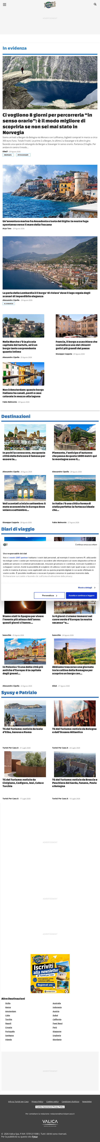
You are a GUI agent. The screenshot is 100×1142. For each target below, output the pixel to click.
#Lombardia (8, 304)
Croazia (8, 1027)
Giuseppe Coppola (64, 354)
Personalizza (48, 595)
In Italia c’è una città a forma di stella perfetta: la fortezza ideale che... (73, 506)
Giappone (57, 1031)
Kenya (8, 1007)
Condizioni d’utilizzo (70, 1101)
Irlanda (8, 1039)
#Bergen (8, 155)
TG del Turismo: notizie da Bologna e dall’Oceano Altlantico (74, 730)
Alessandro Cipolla (11, 300)
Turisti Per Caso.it (10, 748)
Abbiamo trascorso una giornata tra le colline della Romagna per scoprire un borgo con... (73, 670)
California (57, 1019)
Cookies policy (52, 1101)
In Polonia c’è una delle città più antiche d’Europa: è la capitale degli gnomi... (23, 670)
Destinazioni (15, 416)
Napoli (8, 1023)
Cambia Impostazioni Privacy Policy (50, 1107)
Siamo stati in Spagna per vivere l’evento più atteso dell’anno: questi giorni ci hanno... (23, 619)
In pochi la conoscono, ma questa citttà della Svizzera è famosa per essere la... (24, 456)
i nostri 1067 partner (18, 557)
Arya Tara (7, 228)
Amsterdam (10, 1011)
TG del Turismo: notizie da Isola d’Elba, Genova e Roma (23, 730)
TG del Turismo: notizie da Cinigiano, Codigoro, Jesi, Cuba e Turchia (23, 783)
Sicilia (7, 1003)
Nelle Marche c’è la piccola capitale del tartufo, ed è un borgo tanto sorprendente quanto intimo (20, 346)
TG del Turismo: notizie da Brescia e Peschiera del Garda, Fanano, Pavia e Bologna (74, 783)
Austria (56, 1011)
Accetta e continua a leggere (81, 595)
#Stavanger (23, 155)
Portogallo (10, 1031)
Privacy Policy (37, 1101)
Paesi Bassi (58, 1023)
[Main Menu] (4, 4)
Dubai (55, 1015)
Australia (57, 1003)
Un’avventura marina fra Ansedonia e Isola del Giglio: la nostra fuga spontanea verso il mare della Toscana (45, 223)
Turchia (8, 1019)
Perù (55, 1027)
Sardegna (9, 1035)
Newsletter (87, 1101)
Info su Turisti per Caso (18, 1101)
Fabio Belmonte (10, 402)
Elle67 (5, 151)
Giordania (57, 1039)
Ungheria (57, 1035)
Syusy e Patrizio (19, 692)
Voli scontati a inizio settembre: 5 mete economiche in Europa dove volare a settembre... (24, 506)
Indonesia (57, 1007)
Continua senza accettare (86, 544)
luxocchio (7, 635)
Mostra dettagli (85, 587)
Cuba (7, 1015)
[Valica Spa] (50, 1125)
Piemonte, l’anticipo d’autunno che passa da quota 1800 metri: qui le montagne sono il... (74, 456)
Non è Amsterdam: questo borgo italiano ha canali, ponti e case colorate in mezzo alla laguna (23, 393)
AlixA (54, 686)
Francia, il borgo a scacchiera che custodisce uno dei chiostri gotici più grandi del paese (76, 345)
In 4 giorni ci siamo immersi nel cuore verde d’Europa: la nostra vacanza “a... (72, 619)
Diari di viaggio (18, 529)
